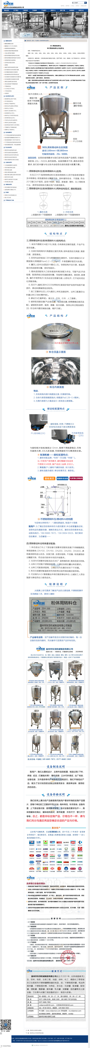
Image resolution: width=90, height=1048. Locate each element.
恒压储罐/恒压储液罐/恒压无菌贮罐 (13, 76)
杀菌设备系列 (9, 184)
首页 (33, 40)
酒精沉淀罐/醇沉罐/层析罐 (11, 81)
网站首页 (6, 10)
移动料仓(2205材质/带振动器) (11, 115)
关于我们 (15, 10)
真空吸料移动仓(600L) (10, 117)
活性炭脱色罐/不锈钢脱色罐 (11, 84)
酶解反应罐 (83, 5)
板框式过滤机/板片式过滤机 (11, 179)
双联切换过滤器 (8, 170)
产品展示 (43, 10)
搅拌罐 (62, 5)
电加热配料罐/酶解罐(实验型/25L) (12, 137)
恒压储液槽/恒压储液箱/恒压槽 (12, 79)
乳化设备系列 (9, 147)
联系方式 (81, 10)
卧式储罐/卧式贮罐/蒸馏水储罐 (12, 69)
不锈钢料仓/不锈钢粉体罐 (11, 127)
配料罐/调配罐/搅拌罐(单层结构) (12, 55)
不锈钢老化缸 (8, 86)
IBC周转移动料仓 (9, 101)
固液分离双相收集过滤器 (10, 172)
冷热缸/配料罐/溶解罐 (10, 53)
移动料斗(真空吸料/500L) (10, 110)
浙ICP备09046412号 (64, 1040)
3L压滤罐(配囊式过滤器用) (11, 165)
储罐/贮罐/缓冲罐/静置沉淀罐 (11, 67)
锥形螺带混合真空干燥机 (10, 99)
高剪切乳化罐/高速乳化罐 (11, 150)
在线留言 (71, 10)
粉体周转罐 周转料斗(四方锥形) (12, 125)
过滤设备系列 (9, 162)
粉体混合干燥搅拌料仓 (10, 103)
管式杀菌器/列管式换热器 (11, 187)
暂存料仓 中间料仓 (9, 108)
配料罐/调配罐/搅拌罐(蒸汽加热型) (13, 57)
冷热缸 (72, 5)
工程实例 (25, 10)
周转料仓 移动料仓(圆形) (10, 122)
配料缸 (77, 5)
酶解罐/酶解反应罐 (9, 43)
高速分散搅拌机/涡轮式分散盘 (12, 159)
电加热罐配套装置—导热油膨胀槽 (12, 144)
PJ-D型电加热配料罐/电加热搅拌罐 (13, 135)
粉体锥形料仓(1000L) (9, 113)
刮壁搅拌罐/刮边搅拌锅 (10, 60)
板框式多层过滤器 (9, 177)
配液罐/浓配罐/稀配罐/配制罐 (11, 50)
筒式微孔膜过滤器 (9, 181)
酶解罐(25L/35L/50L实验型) (11, 46)
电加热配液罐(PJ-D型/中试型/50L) (12, 140)
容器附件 (7, 93)
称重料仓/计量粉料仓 (9, 129)
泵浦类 (7, 192)
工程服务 (34, 10)
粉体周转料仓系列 (10, 96)
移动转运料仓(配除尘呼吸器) (11, 106)
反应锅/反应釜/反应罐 (10, 62)
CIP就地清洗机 (8, 91)
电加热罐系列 (9, 132)
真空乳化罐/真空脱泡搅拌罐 (11, 152)
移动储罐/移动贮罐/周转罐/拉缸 (12, 74)
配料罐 (67, 5)
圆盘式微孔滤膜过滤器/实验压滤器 (13, 174)
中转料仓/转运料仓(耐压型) (11, 120)
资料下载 (62, 10)
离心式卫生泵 (8, 197)
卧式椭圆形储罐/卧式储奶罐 (11, 72)
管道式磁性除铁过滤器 (10, 167)
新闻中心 (53, 10)
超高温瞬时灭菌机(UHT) (10, 189)
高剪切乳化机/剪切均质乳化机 (12, 155)
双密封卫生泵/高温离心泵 (11, 195)
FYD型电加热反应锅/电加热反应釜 (13, 142)
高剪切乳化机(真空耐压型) (11, 157)
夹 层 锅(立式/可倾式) (10, 88)
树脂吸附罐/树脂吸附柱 (10, 48)
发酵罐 (6, 65)
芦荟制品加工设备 (10, 200)
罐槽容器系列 (9, 40)
